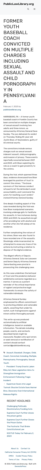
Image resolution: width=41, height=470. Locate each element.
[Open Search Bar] (28, 9)
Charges (27, 353)
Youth (6, 363)
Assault (9, 353)
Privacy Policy (27, 460)
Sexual (32, 359)
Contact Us (25, 449)
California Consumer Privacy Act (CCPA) (20, 452)
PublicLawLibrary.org (18, 4)
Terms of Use (14, 460)
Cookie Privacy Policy (24, 456)
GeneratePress (20, 466)
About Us (15, 449)
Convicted (14, 356)
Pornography (22, 359)
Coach (6, 356)
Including (24, 356)
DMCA (11, 456)
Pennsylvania (9, 359)
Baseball (18, 353)
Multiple (32, 356)
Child (33, 353)
